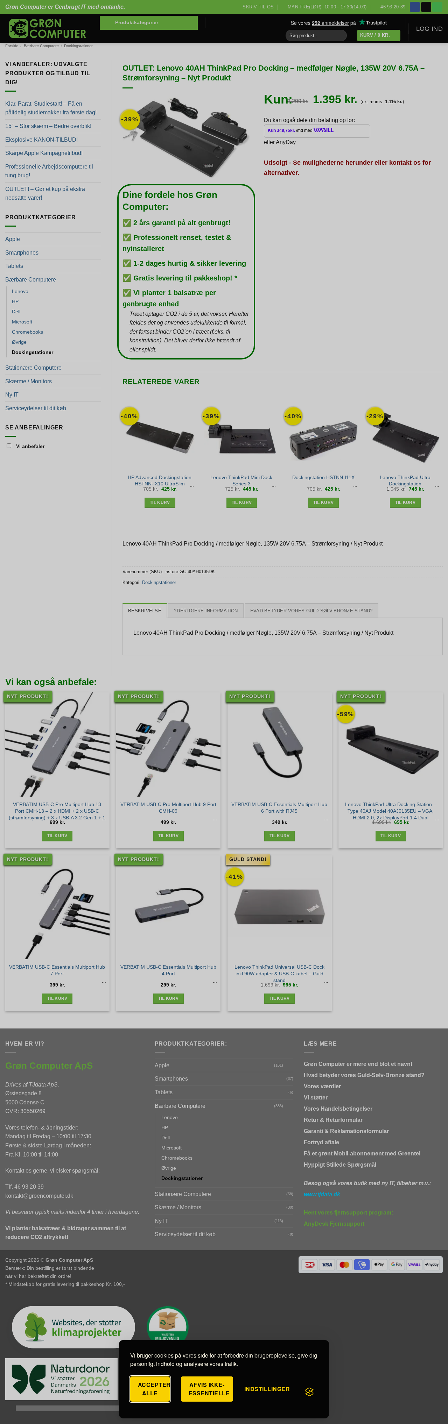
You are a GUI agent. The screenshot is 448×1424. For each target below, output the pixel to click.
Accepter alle (154, 1389)
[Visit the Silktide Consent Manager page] (309, 1391)
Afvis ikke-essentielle (209, 1389)
